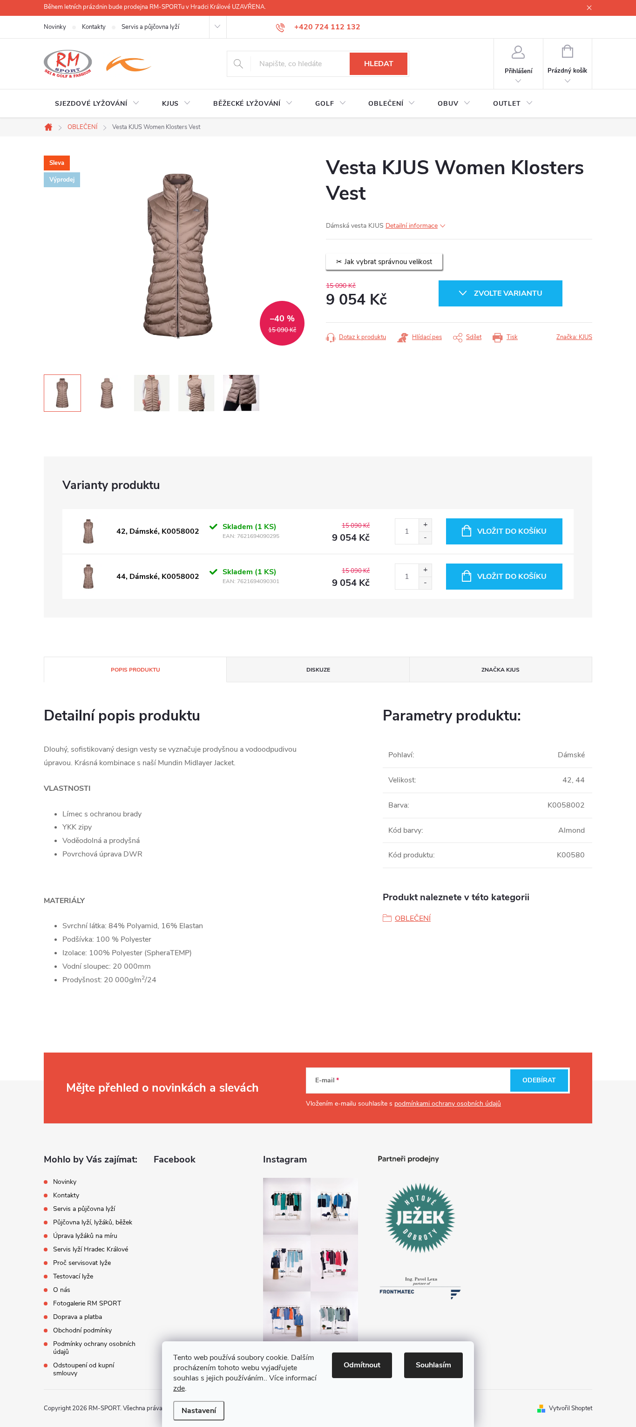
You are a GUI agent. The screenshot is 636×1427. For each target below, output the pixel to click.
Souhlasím (433, 1365)
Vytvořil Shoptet (570, 1408)
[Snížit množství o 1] (425, 537)
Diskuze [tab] (318, 669)
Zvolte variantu (508, 293)
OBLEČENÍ (413, 918)
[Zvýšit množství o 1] (425, 525)
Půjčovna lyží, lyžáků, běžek (92, 1222)
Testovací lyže (73, 1276)
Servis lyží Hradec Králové (90, 1249)
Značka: (574, 337)
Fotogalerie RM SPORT (87, 1303)
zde (179, 1388)
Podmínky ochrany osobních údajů (94, 1347)
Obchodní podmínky (82, 1330)
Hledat (378, 64)
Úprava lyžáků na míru (85, 1235)
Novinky (55, 27)
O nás (61, 1289)
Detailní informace (412, 225)
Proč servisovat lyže (82, 1262)
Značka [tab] (500, 669)
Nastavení (199, 1411)
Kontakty (94, 27)
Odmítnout (362, 1365)
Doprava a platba (77, 1316)
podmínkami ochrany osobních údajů (447, 1103)
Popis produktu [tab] (135, 669)
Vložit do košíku (512, 531)
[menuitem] (97, 103)
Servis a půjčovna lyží (150, 27)
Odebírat (539, 1080)
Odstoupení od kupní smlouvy (83, 1369)
